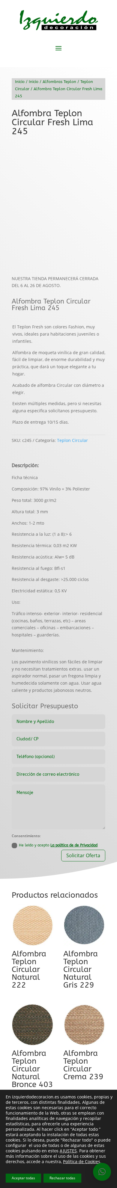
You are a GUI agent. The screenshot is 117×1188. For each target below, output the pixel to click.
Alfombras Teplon (59, 81)
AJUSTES (68, 1151)
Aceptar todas (23, 1178)
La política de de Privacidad (74, 845)
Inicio (20, 81)
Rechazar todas (62, 1178)
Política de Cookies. (82, 1161)
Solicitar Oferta (83, 855)
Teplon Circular (72, 440)
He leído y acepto (58, 845)
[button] (95, 151)
